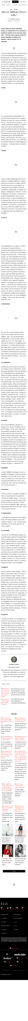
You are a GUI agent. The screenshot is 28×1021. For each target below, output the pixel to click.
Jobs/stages (17, 914)
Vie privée (3, 929)
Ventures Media (5, 925)
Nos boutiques (18, 918)
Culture (15, 4)
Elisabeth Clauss (15, 19)
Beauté (9, 4)
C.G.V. (15, 925)
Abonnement (4, 914)
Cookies (16, 929)
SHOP (15, 1)
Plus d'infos (3, 942)
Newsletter (22, 1)
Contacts (4, 922)
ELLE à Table (22, 4)
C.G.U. (15, 922)
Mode (3, 4)
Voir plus (14, 871)
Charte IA (3, 933)
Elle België (4, 918)
